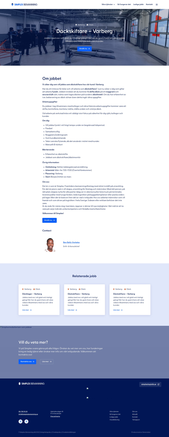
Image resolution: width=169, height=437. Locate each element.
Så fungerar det (124, 4)
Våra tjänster (107, 4)
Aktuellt (134, 414)
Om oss (134, 411)
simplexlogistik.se (148, 384)
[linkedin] (20, 421)
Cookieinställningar (69, 432)
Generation (146, 432)
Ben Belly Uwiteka (71, 242)
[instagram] (26, 421)
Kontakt (149, 4)
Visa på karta (55, 416)
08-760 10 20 (23, 411)
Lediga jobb (138, 4)
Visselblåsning (114, 420)
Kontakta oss (26, 361)
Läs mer (45, 361)
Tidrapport (136, 420)
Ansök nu (83, 49)
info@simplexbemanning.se (28, 414)
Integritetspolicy (46, 432)
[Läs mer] (39, 299)
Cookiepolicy (57, 432)
